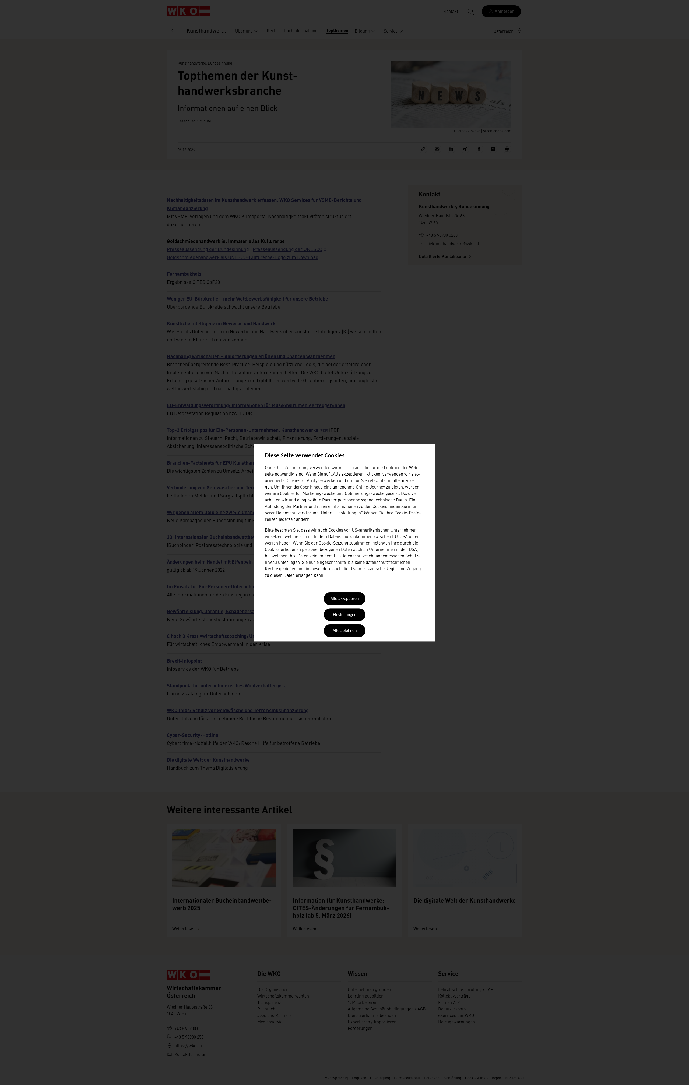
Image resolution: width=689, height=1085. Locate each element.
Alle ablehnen (345, 631)
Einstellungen (344, 615)
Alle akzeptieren (345, 599)
